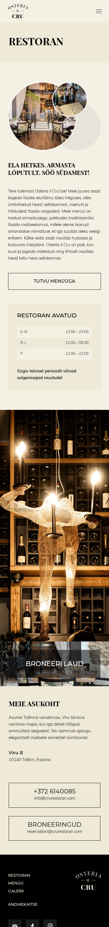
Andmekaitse (22, 904)
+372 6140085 (54, 791)
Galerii (16, 890)
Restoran (19, 875)
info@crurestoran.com (54, 798)
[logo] (45, 11)
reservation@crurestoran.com (54, 831)
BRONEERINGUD (54, 824)
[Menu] (99, 11)
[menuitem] (99, 11)
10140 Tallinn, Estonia (30, 760)
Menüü (15, 883)
